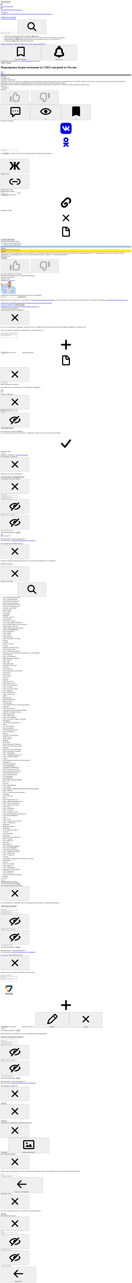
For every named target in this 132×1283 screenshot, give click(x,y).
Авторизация (18, 1281)
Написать (31, 275)
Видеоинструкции (46, 14)
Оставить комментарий (7, 239)
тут (42, 330)
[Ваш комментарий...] (66, 156)
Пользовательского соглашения (44, 300)
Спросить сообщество (7, 305)
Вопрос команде (19, 305)
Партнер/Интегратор (18, 477)
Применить (4, 878)
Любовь (3, 248)
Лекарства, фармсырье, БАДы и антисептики (28, 44)
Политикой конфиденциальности (117, 300)
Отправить (4, 382)
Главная (3, 44)
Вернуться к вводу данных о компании (12, 1037)
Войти (3, 63)
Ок (19, 193)
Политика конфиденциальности (29, 306)
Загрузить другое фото (28, 1152)
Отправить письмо (6, 1176)
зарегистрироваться (27, 61)
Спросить (11, 280)
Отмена (8, 63)
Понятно (3, 1103)
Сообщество (4, 14)
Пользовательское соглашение (10, 306)
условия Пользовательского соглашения (23, 540)
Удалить (86, 1026)
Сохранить (4, 1152)
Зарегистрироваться (22, 455)
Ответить (3, 258)
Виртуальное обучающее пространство (28, 14)
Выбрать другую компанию (8, 906)
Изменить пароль (6, 1265)
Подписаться (22, 297)
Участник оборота (6, 477)
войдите (6, 153)
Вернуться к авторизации (22, 1192)
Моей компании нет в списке (9, 882)
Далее (3, 880)
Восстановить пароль (7, 428)
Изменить (52, 1026)
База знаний (12, 14)
